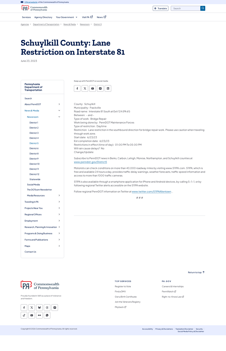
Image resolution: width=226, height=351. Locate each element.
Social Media (33, 184)
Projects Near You (34, 208)
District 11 (34, 168)
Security (199, 329)
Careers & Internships (173, 286)
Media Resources (36, 195)
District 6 (34, 148)
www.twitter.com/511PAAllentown (151, 191)
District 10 (35, 163)
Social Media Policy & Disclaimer (191, 331)
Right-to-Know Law (171, 296)
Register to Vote (123, 286)
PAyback (119, 307)
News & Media (32, 110)
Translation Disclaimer (184, 329)
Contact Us (30, 251)
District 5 (34, 143)
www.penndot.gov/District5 (90, 161)
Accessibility (147, 329)
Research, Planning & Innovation (41, 227)
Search (28, 98)
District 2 (34, 127)
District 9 (34, 158)
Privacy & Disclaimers (164, 329)
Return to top (195, 272)
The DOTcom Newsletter (39, 189)
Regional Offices (33, 214)
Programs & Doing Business (38, 233)
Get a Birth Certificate (126, 296)
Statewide (35, 179)
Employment (31, 220)
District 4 (34, 138)
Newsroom (32, 117)
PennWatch (168, 291)
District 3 (34, 132)
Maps (27, 246)
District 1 (34, 122)
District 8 (34, 153)
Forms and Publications (36, 239)
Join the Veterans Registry (128, 301)
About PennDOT (33, 104)
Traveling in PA (31, 201)
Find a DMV (120, 291)
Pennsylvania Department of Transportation (33, 87)
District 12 (34, 174)
